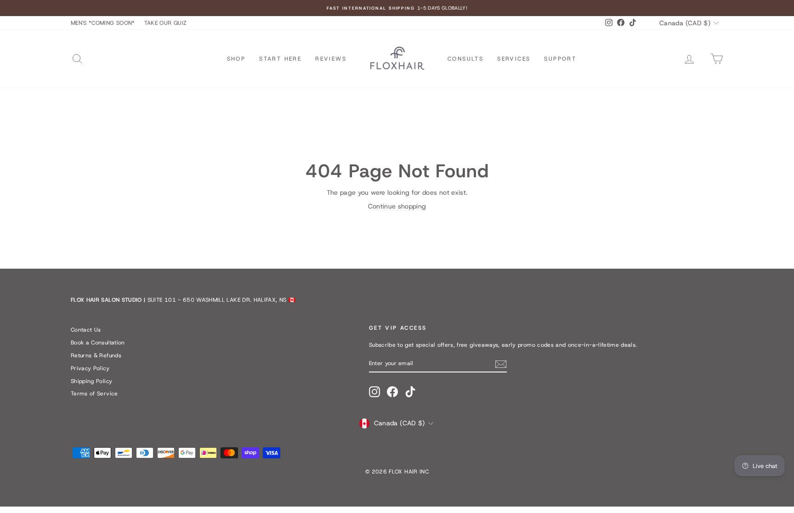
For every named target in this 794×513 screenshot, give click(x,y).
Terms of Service (94, 393)
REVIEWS (330, 58)
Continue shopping (397, 206)
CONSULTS (465, 58)
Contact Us (86, 329)
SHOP (236, 58)
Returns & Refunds (96, 355)
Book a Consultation (98, 342)
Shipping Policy (91, 381)
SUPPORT (560, 58)
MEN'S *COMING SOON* (103, 23)
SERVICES (513, 58)
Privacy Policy (90, 368)
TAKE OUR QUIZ (165, 23)
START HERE (280, 58)
